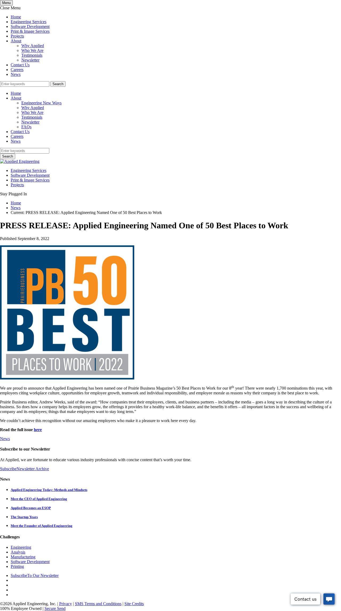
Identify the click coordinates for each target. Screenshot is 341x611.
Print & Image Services (30, 31)
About (16, 41)
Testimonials (31, 55)
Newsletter (30, 60)
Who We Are (32, 50)
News (16, 74)
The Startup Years (24, 517)
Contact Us (20, 65)
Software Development (30, 26)
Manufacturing (23, 557)
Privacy (65, 603)
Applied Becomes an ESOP (31, 508)
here (38, 429)
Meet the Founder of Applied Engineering (41, 526)
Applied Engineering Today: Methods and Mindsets (49, 490)
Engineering (21, 547)
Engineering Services (28, 21)
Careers (17, 69)
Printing (17, 566)
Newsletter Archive (33, 468)
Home (16, 17)
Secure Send (55, 608)
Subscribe (8, 468)
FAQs (26, 127)
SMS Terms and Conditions (98, 603)
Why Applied (32, 45)
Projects (17, 36)
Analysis (18, 552)
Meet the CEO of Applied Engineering (39, 499)
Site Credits (134, 603)
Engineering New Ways (41, 103)
